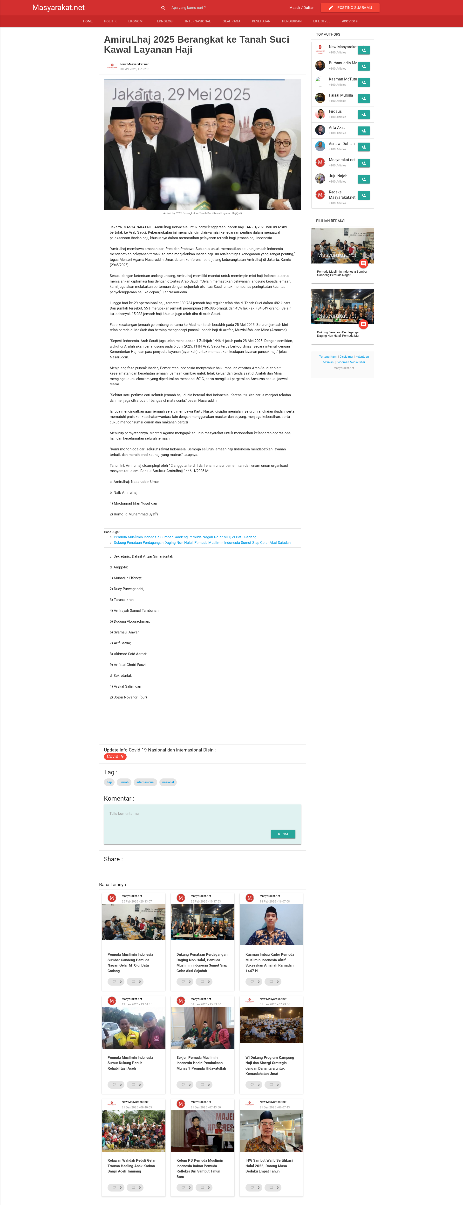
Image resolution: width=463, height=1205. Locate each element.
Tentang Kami (328, 356)
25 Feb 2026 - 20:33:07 (137, 901)
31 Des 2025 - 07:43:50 (206, 1107)
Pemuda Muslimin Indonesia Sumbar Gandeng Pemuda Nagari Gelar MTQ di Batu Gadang (185, 537)
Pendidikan (292, 21)
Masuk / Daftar (301, 8)
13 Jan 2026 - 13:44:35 (137, 1004)
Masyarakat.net (58, 7)
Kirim (283, 834)
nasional (168, 782)
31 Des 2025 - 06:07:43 (275, 1107)
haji (109, 782)
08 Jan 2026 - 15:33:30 (206, 1004)
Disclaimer (346, 356)
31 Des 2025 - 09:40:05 (137, 1107)
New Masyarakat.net (273, 999)
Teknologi (164, 21)
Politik (110, 21)
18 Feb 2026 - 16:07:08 (275, 901)
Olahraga (231, 21)
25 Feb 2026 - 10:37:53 (206, 901)
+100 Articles (337, 52)
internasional (145, 782)
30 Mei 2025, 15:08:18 (134, 69)
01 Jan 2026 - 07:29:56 (275, 1004)
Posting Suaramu (350, 8)
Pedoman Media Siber (350, 362)
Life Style (321, 21)
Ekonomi (135, 21)
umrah (124, 782)
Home (88, 21)
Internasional (198, 21)
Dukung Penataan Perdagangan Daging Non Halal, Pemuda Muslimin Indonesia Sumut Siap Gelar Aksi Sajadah (202, 542)
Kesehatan (261, 21)
